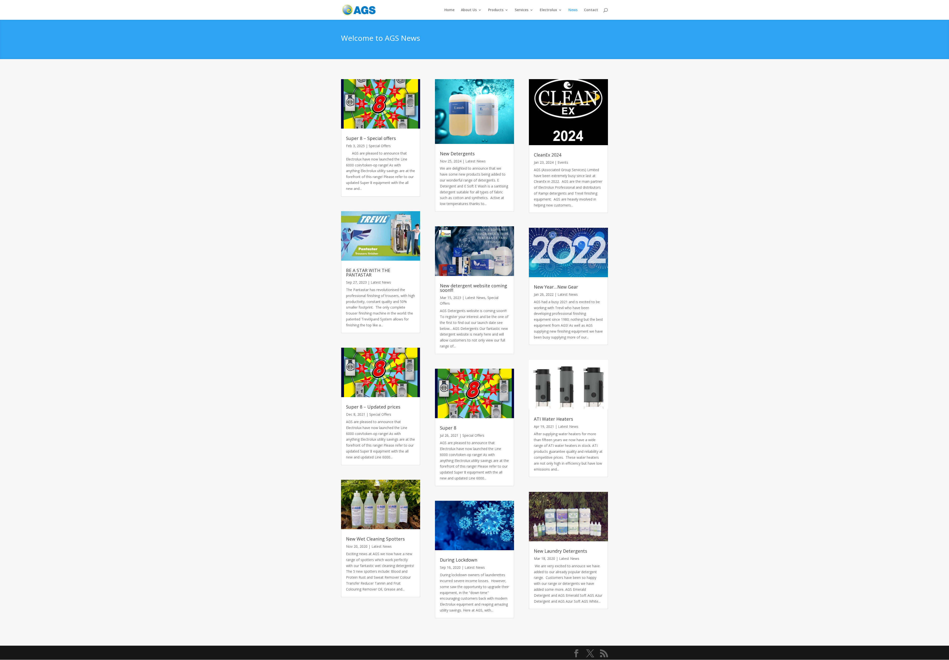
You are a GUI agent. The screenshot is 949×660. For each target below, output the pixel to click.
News (573, 10)
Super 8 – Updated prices (373, 407)
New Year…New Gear (556, 287)
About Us (469, 10)
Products (495, 10)
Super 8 (448, 428)
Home (449, 10)
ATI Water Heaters (553, 419)
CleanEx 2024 (547, 155)
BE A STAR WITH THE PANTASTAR (368, 272)
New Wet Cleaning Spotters (375, 539)
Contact (591, 10)
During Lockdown (458, 560)
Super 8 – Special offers (371, 138)
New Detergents (457, 154)
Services (521, 10)
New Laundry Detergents (560, 551)
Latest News (381, 282)
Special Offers (380, 145)
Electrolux (548, 10)
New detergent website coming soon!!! (473, 288)
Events (563, 162)
